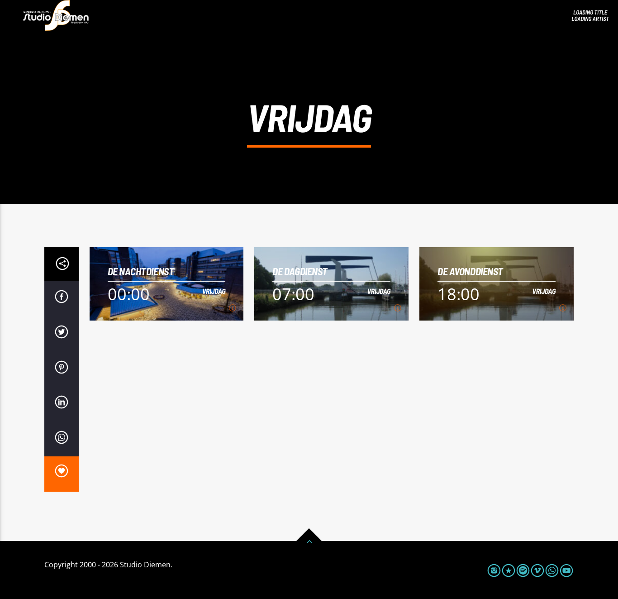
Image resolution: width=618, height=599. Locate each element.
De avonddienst (470, 271)
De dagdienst (300, 271)
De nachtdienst (141, 271)
